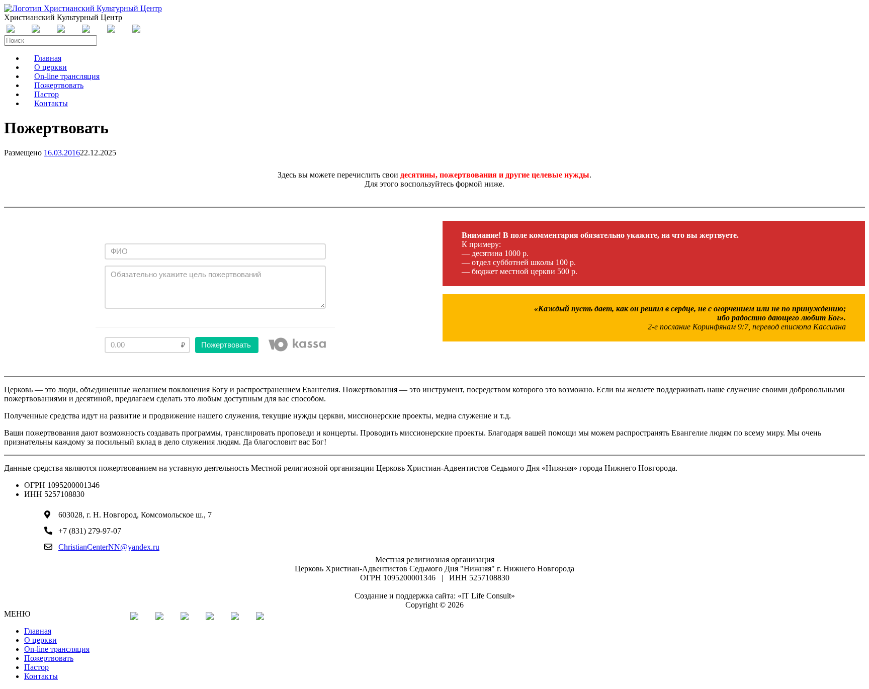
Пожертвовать (48, 658)
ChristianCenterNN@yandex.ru (108, 547)
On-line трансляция (57, 649)
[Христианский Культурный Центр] (83, 8)
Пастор (36, 667)
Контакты (51, 103)
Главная (37, 631)
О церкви (40, 640)
